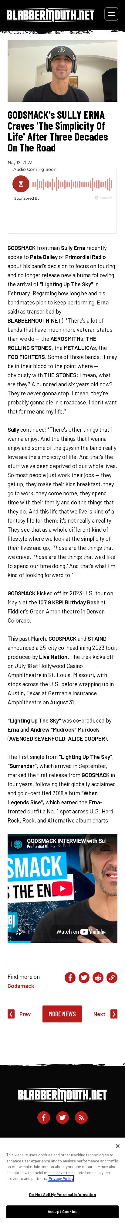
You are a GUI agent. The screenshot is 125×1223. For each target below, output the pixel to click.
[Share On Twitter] (84, 977)
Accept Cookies (62, 1211)
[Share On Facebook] (70, 977)
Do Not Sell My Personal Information (62, 1194)
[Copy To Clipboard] (111, 977)
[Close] (117, 1146)
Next (99, 1013)
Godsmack (21, 985)
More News (62, 1014)
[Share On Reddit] (98, 977)
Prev (25, 1013)
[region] (62, 1180)
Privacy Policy (61, 1178)
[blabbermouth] (51, 19)
